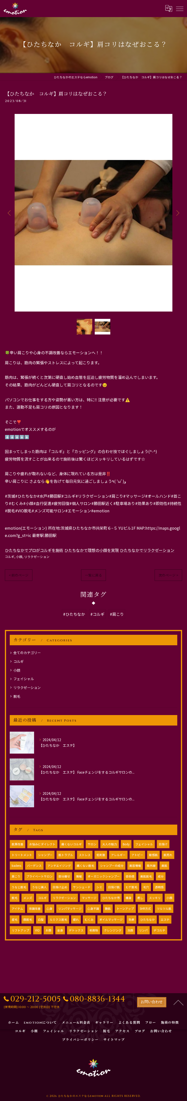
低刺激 (100, 855)
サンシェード (82, 887)
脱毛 (16, 696)
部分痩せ (64, 876)
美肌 (164, 866)
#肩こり (117, 614)
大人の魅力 (109, 844)
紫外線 (151, 866)
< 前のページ (18, 575)
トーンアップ (125, 908)
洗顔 (130, 930)
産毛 (15, 919)
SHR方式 (145, 908)
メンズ (27, 898)
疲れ (76, 919)
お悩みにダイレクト (42, 844)
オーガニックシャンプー (104, 876)
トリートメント (22, 855)
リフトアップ (20, 930)
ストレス (85, 855)
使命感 (130, 876)
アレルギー (118, 855)
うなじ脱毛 (19, 887)
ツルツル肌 (164, 908)
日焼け (163, 844)
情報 (79, 876)
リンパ (143, 930)
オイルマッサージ (111, 919)
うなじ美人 (39, 887)
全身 (60, 930)
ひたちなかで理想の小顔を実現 (91, 550)
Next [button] (177, 213)
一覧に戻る (93, 575)
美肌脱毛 (146, 876)
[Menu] (179, 8)
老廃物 (93, 930)
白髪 (41, 919)
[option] (93, 213)
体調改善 (35, 908)
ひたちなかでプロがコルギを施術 (34, 550)
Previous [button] (10, 213)
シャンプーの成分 (111, 866)
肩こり (16, 876)
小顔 (19, 556)
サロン (92, 844)
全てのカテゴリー (27, 652)
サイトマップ (114, 1040)
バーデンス (34, 866)
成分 (161, 876)
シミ (99, 887)
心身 (49, 908)
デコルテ (159, 930)
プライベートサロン (39, 876)
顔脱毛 (27, 919)
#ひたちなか (74, 614)
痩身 (128, 898)
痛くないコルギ (71, 844)
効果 (131, 919)
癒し (140, 898)
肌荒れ (168, 855)
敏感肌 (153, 855)
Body (126, 844)
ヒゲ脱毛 (131, 887)
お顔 (48, 930)
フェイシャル (23, 678)
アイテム (17, 908)
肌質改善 (17, 844)
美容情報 (135, 866)
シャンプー (45, 855)
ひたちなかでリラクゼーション (147, 550)
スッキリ (155, 898)
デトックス (76, 930)
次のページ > (168, 575)
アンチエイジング (59, 866)
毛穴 (146, 887)
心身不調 (93, 908)
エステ (165, 919)
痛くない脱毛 (85, 866)
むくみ (89, 919)
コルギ (9, 556)
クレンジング (113, 930)
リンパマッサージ (70, 908)
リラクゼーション (36, 556)
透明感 (159, 887)
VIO (37, 930)
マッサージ (89, 898)
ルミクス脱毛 (58, 919)
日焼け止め (60, 887)
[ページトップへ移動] (178, 1002)
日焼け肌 (114, 887)
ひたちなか (147, 919)
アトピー (137, 855)
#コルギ (97, 614)
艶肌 (108, 908)
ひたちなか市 (111, 898)
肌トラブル (65, 855)
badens (16, 866)
